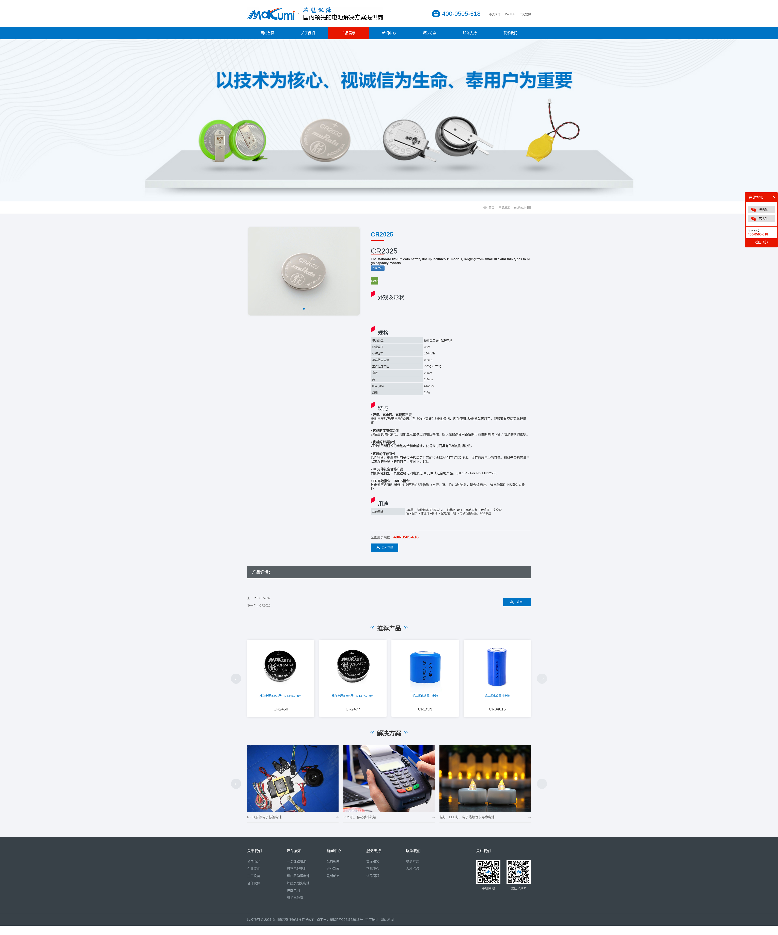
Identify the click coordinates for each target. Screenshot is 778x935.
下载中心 (372, 868)
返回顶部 (761, 242)
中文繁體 (525, 14)
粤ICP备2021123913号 (346, 919)
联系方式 (412, 861)
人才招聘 (412, 868)
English (510, 14)
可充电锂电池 (296, 868)
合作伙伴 (253, 883)
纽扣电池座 (295, 898)
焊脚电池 (293, 890)
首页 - (493, 207)
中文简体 (494, 14)
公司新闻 (333, 861)
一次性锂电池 (296, 861)
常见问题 (372, 876)
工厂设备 (253, 876)
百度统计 (373, 919)
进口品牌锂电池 (298, 876)
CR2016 (264, 605)
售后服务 (372, 861)
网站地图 (387, 919)
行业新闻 (333, 868)
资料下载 (387, 547)
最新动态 (333, 876)
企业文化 (253, 868)
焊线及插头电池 (298, 883)
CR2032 (264, 598)
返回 (519, 602)
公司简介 (253, 861)
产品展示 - (505, 207)
